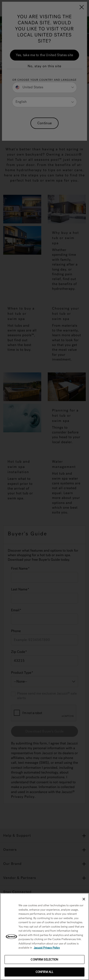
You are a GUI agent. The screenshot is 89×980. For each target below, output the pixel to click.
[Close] (84, 899)
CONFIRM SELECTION (44, 959)
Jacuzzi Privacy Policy (47, 948)
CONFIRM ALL (44, 972)
